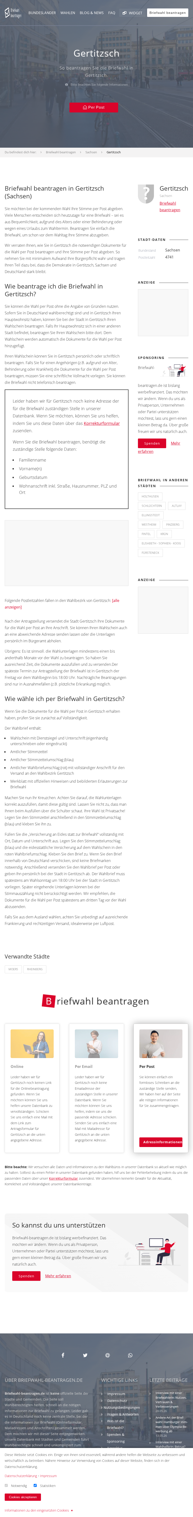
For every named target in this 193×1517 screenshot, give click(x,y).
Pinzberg (173, 525)
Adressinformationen (162, 1142)
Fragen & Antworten (123, 1414)
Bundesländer (42, 12)
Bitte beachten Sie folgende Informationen (99, 84)
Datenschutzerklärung (21, 1476)
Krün (164, 534)
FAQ (111, 12)
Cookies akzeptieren (23, 1497)
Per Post (96, 107)
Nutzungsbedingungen (122, 1407)
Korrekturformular (102, 423)
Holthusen (150, 496)
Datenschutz (117, 1400)
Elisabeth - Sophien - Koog (161, 543)
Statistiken (48, 1485)
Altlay (177, 506)
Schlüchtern (152, 506)
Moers (13, 969)
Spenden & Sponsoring (116, 1438)
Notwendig (19, 1485)
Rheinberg (35, 969)
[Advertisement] (67, 553)
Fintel (146, 534)
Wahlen (67, 12)
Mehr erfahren (58, 1275)
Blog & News (92, 12)
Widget (135, 12)
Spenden (152, 443)
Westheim (149, 525)
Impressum (116, 1394)
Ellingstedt (151, 515)
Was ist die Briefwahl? (115, 1424)
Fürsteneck (150, 553)
